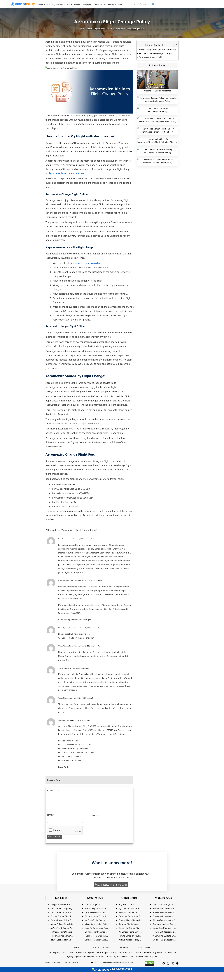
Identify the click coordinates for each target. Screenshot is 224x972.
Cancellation (43, 4)
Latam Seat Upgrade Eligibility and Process (172, 928)
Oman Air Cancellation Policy (131, 916)
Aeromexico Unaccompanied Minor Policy (157, 121)
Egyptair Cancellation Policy (131, 908)
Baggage (86, 4)
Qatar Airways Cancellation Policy (99, 904)
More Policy (109, 4)
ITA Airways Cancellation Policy (98, 912)
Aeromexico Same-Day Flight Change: (155, 53)
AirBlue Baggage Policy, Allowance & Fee (136, 940)
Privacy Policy (144, 947)
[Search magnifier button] (153, 4)
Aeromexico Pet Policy (157, 111)
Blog (120, 4)
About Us (78, 947)
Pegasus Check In (126, 904)
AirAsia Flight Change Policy (63, 928)
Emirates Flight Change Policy (98, 932)
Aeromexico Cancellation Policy (157, 152)
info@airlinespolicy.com (147, 956)
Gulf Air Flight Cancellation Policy (99, 908)
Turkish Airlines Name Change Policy (67, 936)
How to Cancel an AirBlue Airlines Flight (136, 936)
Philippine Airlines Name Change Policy (68, 904)
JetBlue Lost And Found (61, 940)
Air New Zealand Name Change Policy (169, 920)
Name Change (73, 4)
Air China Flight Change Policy (98, 920)
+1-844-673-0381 (118, 884)
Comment (53, 790)
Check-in (97, 4)
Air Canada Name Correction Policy (134, 932)
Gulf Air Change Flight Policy (63, 916)
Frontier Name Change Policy (131, 920)
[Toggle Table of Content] (174, 45)
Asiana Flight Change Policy (131, 912)
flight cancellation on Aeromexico (66, 173)
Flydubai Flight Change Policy (97, 936)
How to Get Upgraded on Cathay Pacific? (171, 932)
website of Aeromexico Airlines (86, 263)
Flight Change (57, 4)
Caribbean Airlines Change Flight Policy (170, 924)
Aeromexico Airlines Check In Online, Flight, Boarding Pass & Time (166, 142)
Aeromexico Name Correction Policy (157, 132)
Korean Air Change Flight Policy (132, 928)
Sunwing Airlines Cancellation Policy (169, 916)
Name (50, 815)
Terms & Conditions (101, 947)
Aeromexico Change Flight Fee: (152, 57)
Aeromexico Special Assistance (157, 90)
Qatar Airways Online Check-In (64, 920)
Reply (93, 539)
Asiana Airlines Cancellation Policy (65, 924)
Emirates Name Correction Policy (99, 916)
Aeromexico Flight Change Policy (157, 162)
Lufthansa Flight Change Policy (64, 932)
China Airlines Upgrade (163, 904)
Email (94, 815)
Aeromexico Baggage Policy (157, 101)
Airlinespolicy (86, 28)
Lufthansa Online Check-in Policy (99, 940)
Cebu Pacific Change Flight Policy (65, 908)
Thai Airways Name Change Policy (168, 912)
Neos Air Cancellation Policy (97, 928)
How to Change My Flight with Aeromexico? (158, 49)
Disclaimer (124, 947)
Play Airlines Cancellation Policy (166, 908)
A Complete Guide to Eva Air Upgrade (169, 936)
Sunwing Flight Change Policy (132, 924)
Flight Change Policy (103, 28)
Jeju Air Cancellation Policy (96, 924)
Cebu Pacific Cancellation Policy (64, 912)
